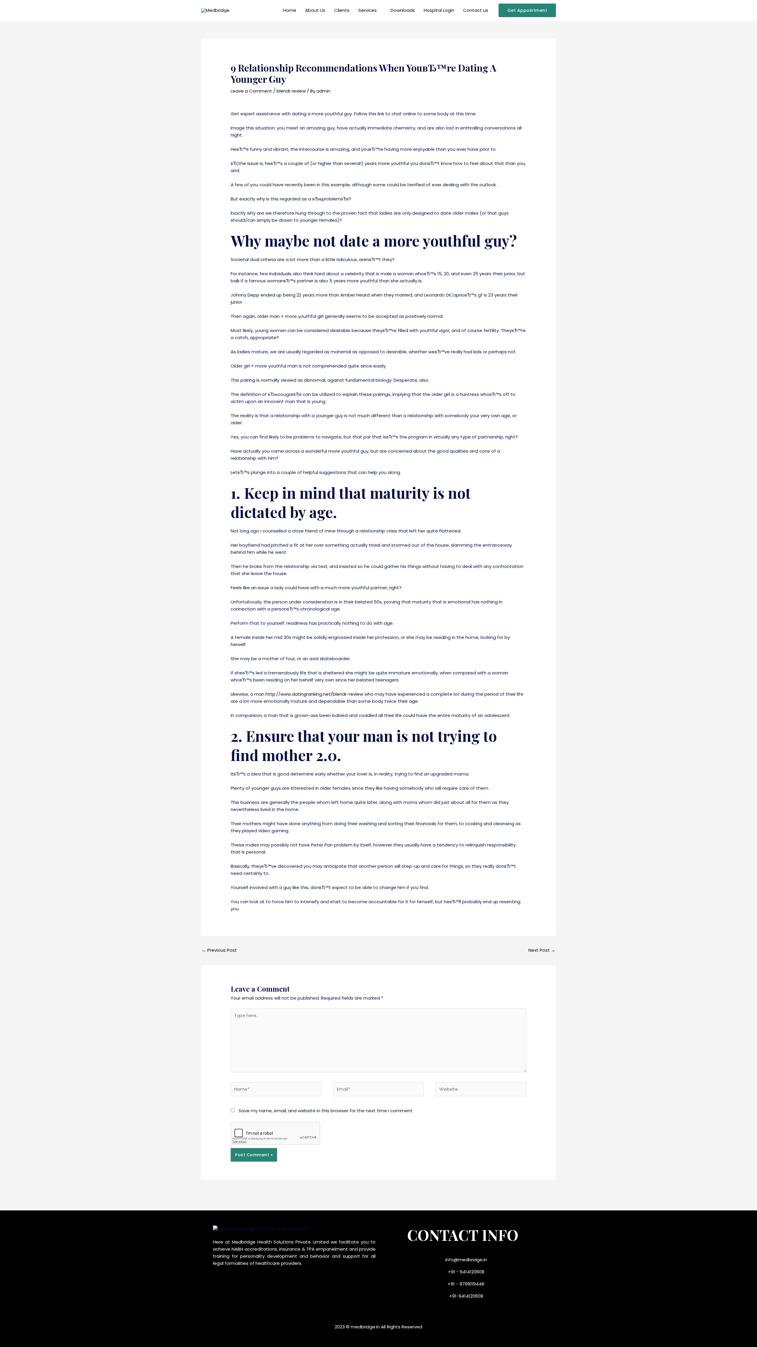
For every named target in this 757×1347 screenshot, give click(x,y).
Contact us (475, 10)
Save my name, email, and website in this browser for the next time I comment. (326, 1111)
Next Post (541, 950)
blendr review (291, 91)
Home (289, 10)
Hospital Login (439, 10)
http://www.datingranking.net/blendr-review (314, 694)
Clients (342, 10)
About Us (315, 10)
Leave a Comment (251, 91)
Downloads (403, 10)
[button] (527, 10)
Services (367, 10)
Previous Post (219, 950)
